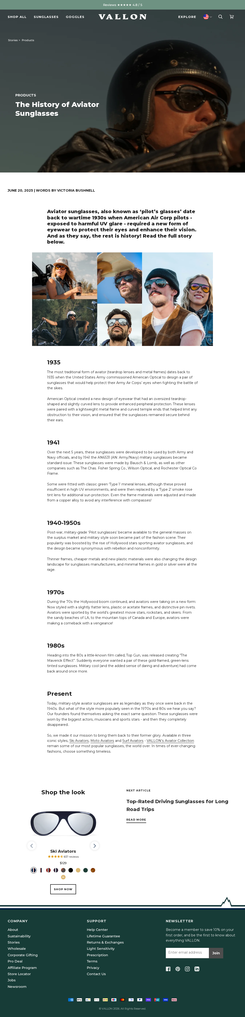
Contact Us (96, 974)
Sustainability (19, 936)
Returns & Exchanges (105, 942)
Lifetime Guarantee (103, 936)
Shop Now (63, 889)
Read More (136, 819)
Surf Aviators (133, 741)
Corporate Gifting (23, 955)
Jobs (12, 980)
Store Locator (19, 974)
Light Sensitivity (101, 948)
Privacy (93, 968)
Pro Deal (15, 961)
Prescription (97, 955)
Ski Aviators (79, 741)
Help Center (97, 930)
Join (216, 953)
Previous (34, 845)
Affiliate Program (22, 968)
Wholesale (17, 948)
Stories (13, 40)
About (13, 930)
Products (28, 40)
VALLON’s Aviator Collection (170, 741)
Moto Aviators (102, 741)
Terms (92, 961)
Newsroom (17, 986)
